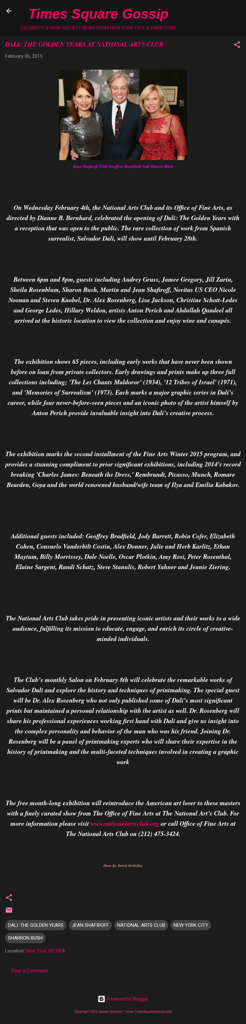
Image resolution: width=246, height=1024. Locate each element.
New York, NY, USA (45, 951)
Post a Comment (30, 971)
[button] (237, 46)
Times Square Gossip (98, 13)
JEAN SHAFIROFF (90, 925)
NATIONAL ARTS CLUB (141, 925)
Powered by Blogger (127, 999)
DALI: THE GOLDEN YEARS (35, 925)
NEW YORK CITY (191, 925)
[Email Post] (9, 912)
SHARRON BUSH (25, 938)
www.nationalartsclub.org (125, 823)
